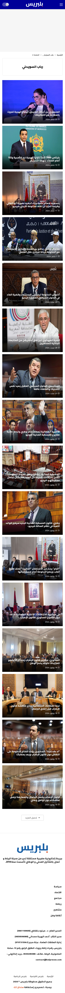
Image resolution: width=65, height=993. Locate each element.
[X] (17, 870)
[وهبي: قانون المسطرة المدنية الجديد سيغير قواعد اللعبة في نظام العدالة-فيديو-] (32, 513)
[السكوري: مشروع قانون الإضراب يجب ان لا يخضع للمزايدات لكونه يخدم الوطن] (32, 650)
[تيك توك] (25, 870)
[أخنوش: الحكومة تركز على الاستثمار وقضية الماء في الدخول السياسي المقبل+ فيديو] (32, 284)
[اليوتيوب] (40, 870)
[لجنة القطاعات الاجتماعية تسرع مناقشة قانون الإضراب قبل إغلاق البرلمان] (32, 696)
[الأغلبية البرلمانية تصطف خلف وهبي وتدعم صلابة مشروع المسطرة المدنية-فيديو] (32, 421)
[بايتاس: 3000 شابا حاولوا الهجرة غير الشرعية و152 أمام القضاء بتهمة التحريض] (32, 147)
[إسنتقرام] (32, 870)
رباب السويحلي (32, 66)
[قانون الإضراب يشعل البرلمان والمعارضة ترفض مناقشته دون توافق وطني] (32, 787)
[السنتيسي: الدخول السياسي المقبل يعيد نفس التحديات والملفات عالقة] (32, 376)
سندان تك (19, 987)
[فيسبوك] (48, 870)
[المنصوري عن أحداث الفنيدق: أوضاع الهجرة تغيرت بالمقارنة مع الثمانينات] (32, 102)
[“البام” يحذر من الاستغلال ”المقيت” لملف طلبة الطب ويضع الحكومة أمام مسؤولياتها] (32, 558)
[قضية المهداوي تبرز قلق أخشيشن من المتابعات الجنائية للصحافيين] (32, 330)
